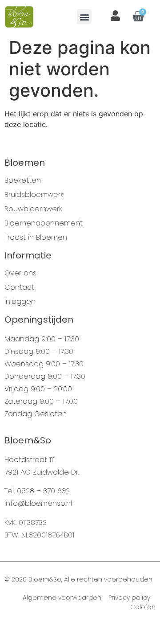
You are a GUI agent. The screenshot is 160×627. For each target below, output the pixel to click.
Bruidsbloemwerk (34, 194)
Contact (19, 287)
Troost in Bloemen (35, 237)
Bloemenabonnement (43, 223)
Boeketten (22, 180)
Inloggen (20, 301)
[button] (84, 16)
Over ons (20, 273)
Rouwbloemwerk (33, 209)
